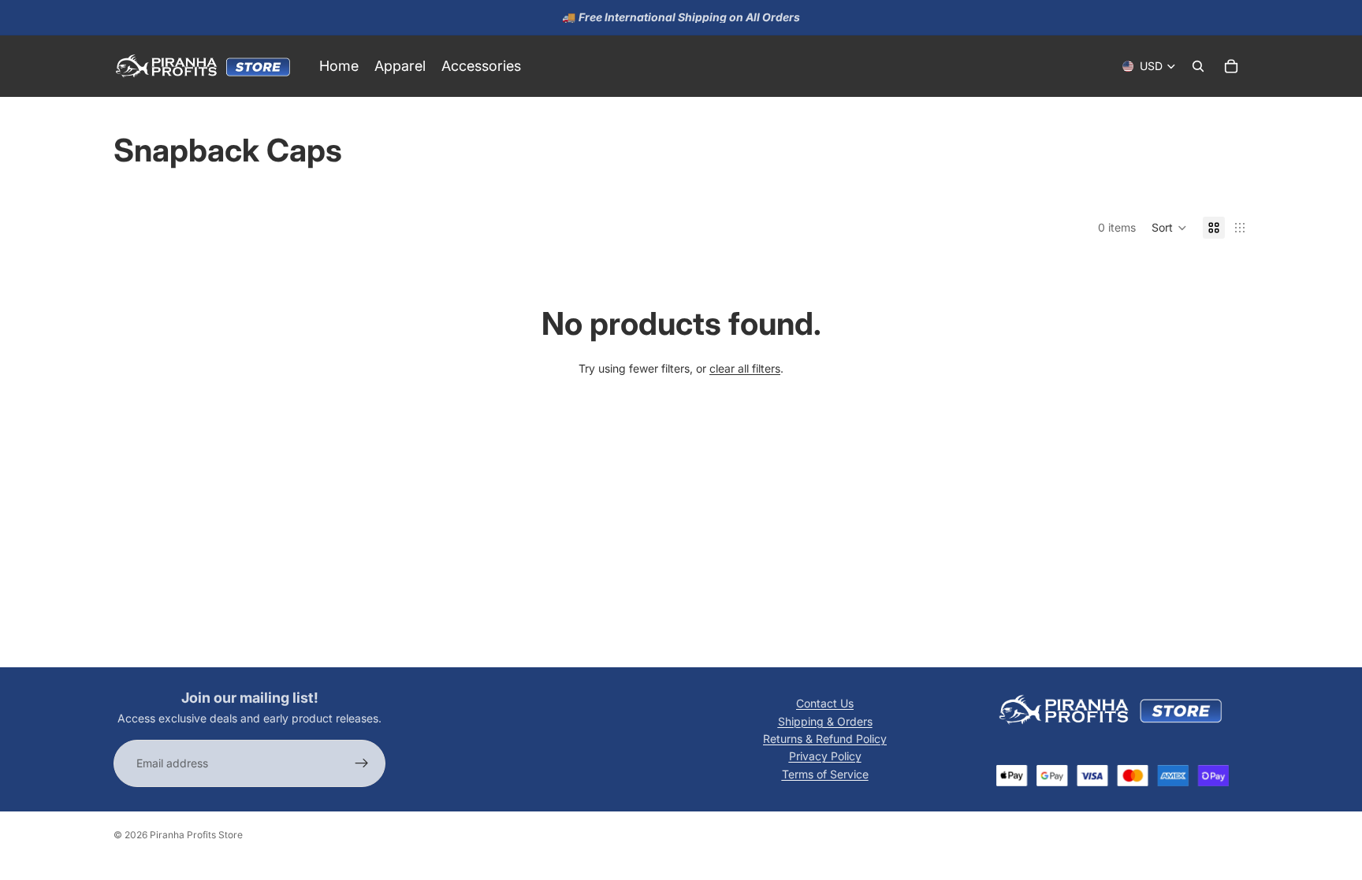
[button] (1169, 227)
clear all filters (744, 368)
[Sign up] (361, 764)
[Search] (1198, 66)
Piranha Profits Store (196, 835)
